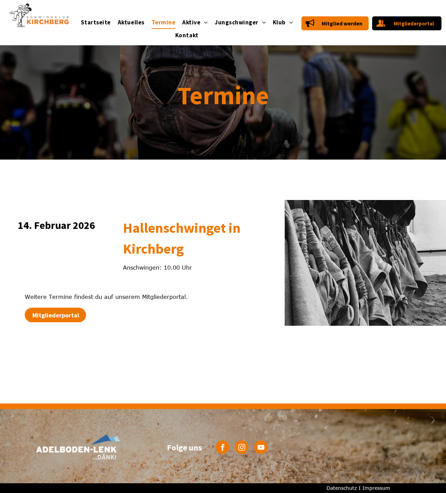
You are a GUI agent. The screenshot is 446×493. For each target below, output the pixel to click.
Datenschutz (341, 488)
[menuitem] (95, 22)
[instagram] (241, 448)
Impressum (376, 488)
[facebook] (222, 448)
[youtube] (261, 448)
